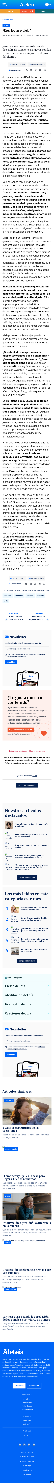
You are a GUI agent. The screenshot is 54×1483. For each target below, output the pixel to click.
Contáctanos (27, 1470)
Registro (10, 11)
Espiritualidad (27, 1403)
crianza (7, 1196)
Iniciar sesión (34, 1385)
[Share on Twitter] (36, 70)
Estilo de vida (8, 19)
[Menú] (10, 4)
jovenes (30, 595)
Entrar (35, 776)
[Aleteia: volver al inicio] (27, 4)
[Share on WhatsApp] (45, 70)
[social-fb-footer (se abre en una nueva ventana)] (24, 1444)
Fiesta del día (15, 986)
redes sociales (10, 1289)
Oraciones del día (18, 1013)
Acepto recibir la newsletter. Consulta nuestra (26, 655)
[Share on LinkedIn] (31, 70)
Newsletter (27, 1421)
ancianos (7, 595)
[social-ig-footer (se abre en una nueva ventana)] (34, 1444)
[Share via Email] (40, 70)
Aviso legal (27, 1466)
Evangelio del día (18, 1004)
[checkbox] (6, 654)
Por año (27, 1435)
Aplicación (27, 1424)
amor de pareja (11, 1149)
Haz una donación (27, 1457)
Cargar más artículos (27, 877)
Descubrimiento (27, 1410)
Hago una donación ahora (19, 730)
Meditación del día (19, 995)
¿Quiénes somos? (27, 1461)
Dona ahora (26, 11)
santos (7, 1243)
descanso (9, 1100)
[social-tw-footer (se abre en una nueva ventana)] (29, 1444)
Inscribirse (11, 662)
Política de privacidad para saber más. (26, 655)
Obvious (27, 35)
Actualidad (27, 1399)
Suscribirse (19, 1385)
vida (6, 601)
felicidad (19, 595)
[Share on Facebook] (27, 70)
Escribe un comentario (27, 785)
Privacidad (27, 1475)
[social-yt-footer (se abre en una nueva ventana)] (20, 1444)
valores (40, 595)
